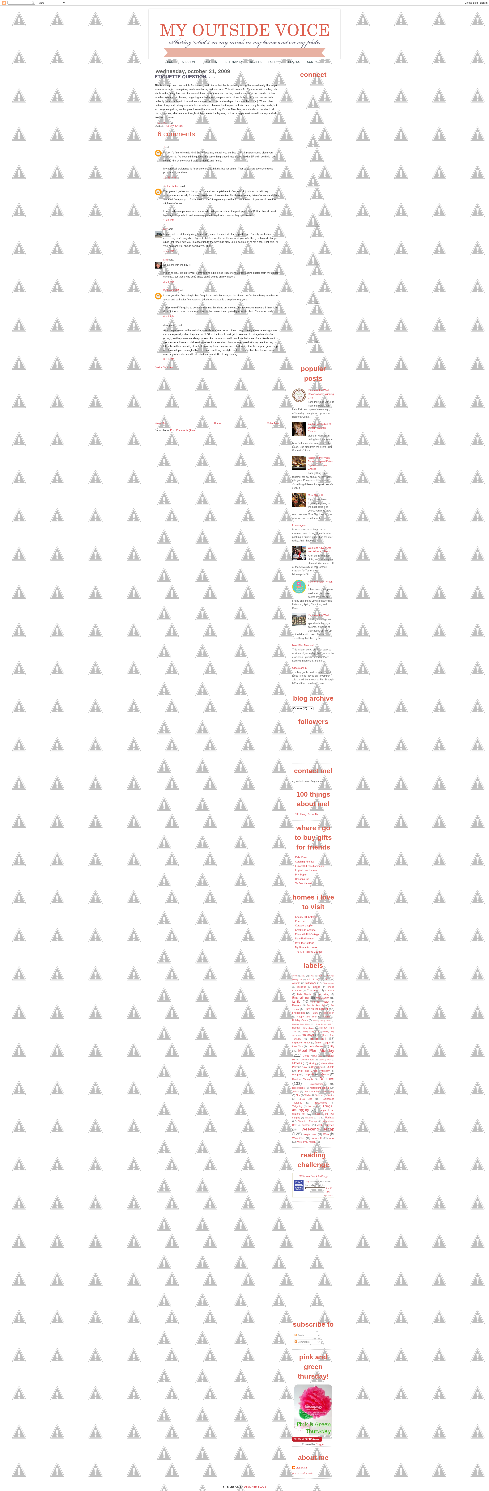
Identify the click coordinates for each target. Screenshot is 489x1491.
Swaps (330, 1095)
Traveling (309, 1118)
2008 (294, 976)
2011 (302, 975)
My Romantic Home (306, 947)
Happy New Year (307, 1016)
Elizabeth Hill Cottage (307, 934)
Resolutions (298, 1088)
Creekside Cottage (305, 930)
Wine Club (298, 1138)
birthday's (310, 983)
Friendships (298, 1012)
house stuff (317, 1038)
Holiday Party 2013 (310, 1032)
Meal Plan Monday (316, 1050)
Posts (300, 1335)
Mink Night (317, 1056)
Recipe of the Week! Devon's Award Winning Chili (321, 394)
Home (171, 61)
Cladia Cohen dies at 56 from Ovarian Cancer (319, 428)
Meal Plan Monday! (303, 645)
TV (318, 1117)
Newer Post (161, 423)
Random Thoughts (302, 1079)
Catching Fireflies (304, 861)
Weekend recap (317, 1129)
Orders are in (299, 667)
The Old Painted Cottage (308, 951)
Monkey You (307, 1059)
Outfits (330, 1067)
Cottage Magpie (304, 925)
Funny (315, 1013)
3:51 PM (168, 359)
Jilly (307, 1181)
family (296, 1001)
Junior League (322, 1042)
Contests (329, 990)
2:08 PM (168, 281)
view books (328, 1195)
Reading (294, 61)
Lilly (332, 1046)
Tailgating (297, 1106)
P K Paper (301, 874)
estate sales (322, 997)
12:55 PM (169, 177)
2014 (319, 976)
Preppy (296, 1074)
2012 (311, 976)
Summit (319, 1095)
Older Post (273, 423)
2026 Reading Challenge (313, 1176)
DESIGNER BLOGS (255, 1486)
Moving (313, 1063)
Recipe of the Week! (319, 615)
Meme (306, 1056)
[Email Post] (170, 122)
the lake (312, 1106)
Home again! (299, 525)
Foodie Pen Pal (316, 1005)
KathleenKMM (171, 290)
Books (316, 986)
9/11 (327, 979)
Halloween (328, 1013)
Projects (210, 61)
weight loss (310, 1134)
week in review (325, 1125)
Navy (304, 1067)
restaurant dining (319, 1087)
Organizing (317, 1067)
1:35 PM (168, 250)
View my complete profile (302, 1473)
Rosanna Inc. (302, 879)
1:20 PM (168, 220)
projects (309, 1074)
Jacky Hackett (171, 186)
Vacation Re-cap (307, 1121)
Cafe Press (301, 857)
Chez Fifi (300, 921)
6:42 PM (168, 316)
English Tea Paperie (306, 870)
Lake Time (297, 1046)
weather (306, 1125)
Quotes (325, 1074)
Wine (326, 1134)
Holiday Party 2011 (303, 1027)
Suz (165, 229)
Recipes (256, 61)
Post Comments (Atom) (183, 430)
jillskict (301, 1467)
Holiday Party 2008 (301, 1024)
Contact (313, 61)
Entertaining (233, 61)
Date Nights (304, 994)
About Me (189, 61)
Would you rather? (306, 1142)
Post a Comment (164, 367)
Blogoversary (328, 983)
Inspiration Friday (301, 1042)
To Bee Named (303, 883)
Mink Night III (315, 495)
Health (326, 1016)
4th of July (313, 979)
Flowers (296, 1005)
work (331, 1138)
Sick (298, 1095)
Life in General (316, 1046)
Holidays (275, 61)
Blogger (320, 1444)
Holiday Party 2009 (322, 1024)
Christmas (312, 990)
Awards (296, 983)
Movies (297, 1063)
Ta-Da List (305, 1098)
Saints (295, 1091)
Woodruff (317, 1138)
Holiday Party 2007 (322, 1020)
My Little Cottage (304, 943)
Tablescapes (320, 1102)
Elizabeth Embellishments (309, 866)
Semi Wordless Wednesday (319, 1091)
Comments (303, 1341)
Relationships (316, 1084)
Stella (307, 1095)
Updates (329, 1117)
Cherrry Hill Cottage (306, 917)
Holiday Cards (174, 126)
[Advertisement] (183, 395)
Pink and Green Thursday (314, 1070)
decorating (323, 994)
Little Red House (304, 938)
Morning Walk (325, 1060)
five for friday (320, 1001)
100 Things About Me (307, 814)
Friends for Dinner (316, 1009)
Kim (165, 259)
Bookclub (301, 987)
